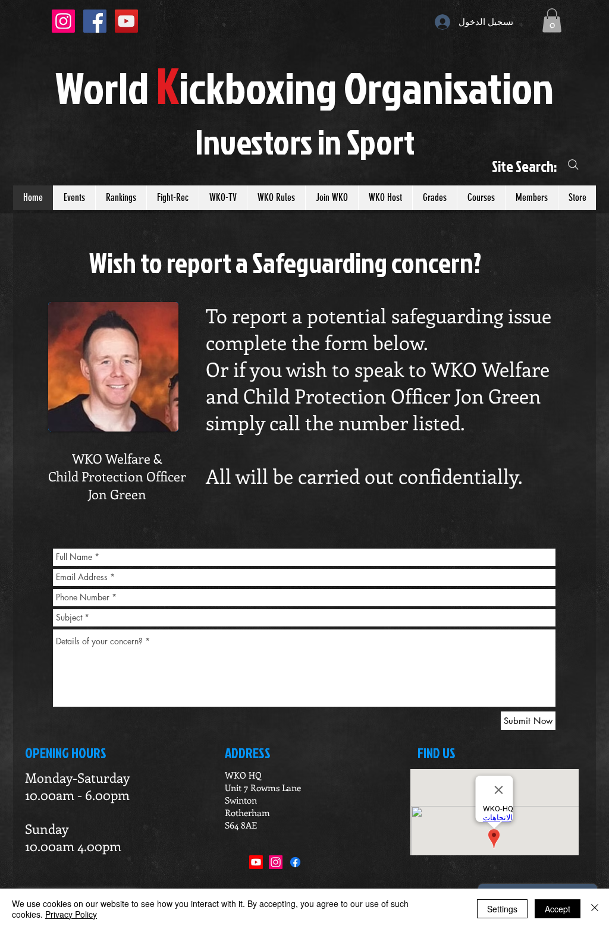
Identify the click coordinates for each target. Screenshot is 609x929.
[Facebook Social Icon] (94, 21)
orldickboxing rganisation (304, 87)
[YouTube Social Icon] (126, 21)
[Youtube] (256, 862)
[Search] (573, 165)
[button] (552, 20)
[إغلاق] (595, 908)
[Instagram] (275, 862)
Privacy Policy (71, 914)
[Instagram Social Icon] (63, 21)
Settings (502, 909)
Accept (557, 909)
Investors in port (305, 141)
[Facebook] (295, 862)
